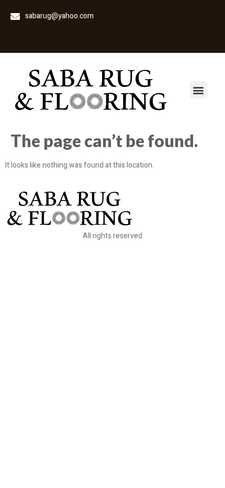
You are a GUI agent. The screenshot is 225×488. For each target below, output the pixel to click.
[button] (198, 89)
